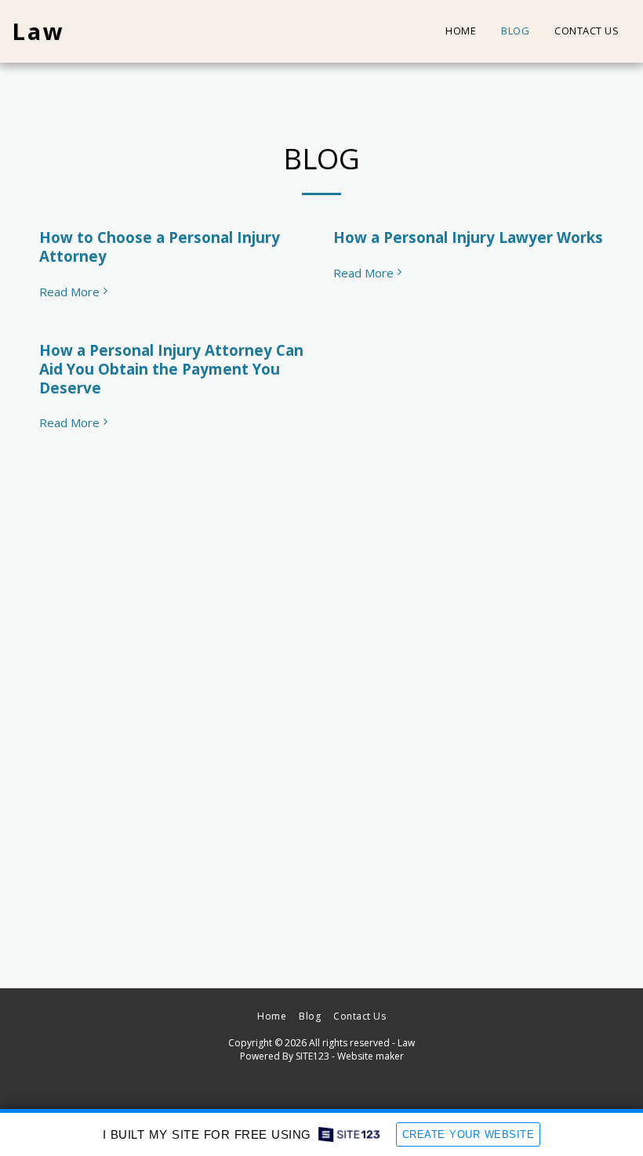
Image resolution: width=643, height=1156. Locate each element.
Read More (69, 291)
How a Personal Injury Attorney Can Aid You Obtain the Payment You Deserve (171, 368)
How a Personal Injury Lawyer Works (468, 237)
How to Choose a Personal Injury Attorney (159, 246)
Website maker (370, 1056)
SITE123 (312, 1056)
